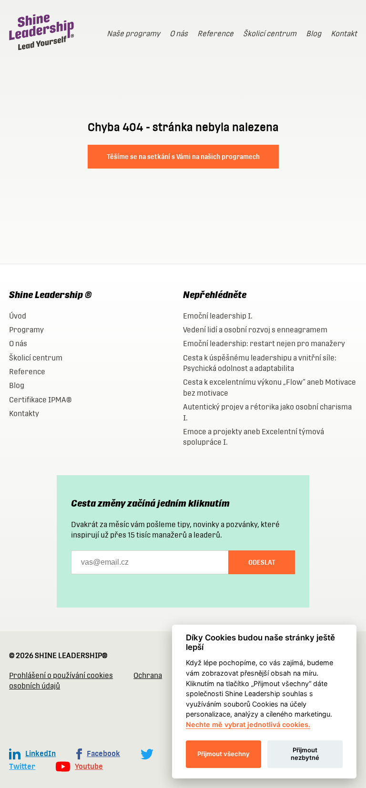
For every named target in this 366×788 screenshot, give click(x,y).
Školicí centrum (269, 33)
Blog (313, 33)
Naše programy (133, 33)
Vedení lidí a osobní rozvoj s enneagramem (255, 329)
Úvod (17, 315)
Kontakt (344, 33)
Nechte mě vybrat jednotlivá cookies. (248, 724)
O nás (179, 33)
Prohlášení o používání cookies (61, 675)
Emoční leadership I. (218, 315)
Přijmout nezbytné (305, 753)
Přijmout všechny (223, 754)
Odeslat (261, 562)
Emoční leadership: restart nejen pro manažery (264, 343)
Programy (26, 329)
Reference (215, 33)
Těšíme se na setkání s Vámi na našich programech (183, 156)
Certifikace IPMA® (40, 399)
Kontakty (24, 413)
